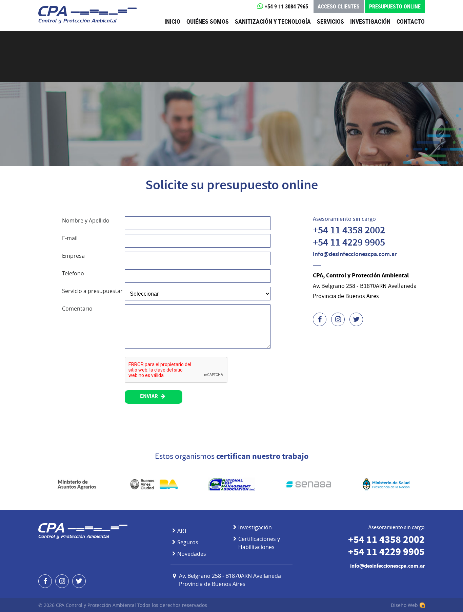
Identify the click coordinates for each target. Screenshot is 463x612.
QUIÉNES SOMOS (207, 21)
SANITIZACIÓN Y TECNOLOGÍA (273, 21)
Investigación (255, 527)
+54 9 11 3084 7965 (286, 6)
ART (182, 530)
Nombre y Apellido (85, 220)
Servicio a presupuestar (92, 291)
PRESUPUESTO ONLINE (395, 6)
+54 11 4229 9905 (349, 243)
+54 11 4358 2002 (349, 231)
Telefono (73, 273)
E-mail (70, 238)
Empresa (73, 255)
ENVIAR (149, 397)
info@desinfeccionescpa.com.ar (355, 254)
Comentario (77, 308)
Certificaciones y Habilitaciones (259, 543)
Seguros (187, 542)
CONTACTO (411, 21)
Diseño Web (404, 605)
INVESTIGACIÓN (370, 21)
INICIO (172, 21)
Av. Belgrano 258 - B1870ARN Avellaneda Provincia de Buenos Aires (230, 580)
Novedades (191, 553)
